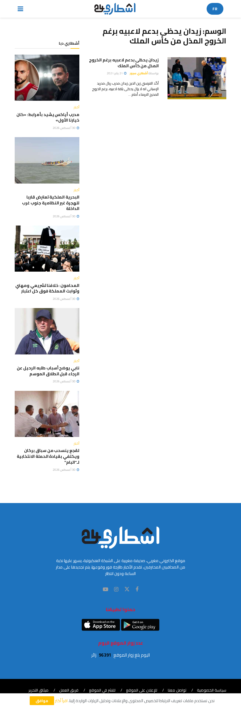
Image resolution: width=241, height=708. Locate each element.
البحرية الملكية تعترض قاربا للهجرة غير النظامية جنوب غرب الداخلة (50, 202)
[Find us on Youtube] (105, 589)
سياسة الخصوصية (211, 690)
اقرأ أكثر (61, 700)
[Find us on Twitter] (127, 589)
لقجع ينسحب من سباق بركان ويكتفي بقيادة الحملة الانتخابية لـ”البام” (48, 456)
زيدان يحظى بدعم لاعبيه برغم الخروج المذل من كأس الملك (124, 63)
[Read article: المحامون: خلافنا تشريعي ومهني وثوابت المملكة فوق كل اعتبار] (47, 249)
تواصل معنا (177, 690)
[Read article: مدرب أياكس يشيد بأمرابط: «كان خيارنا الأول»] (47, 78)
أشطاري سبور (139, 73)
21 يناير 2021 (115, 73)
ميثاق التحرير (38, 690)
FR (214, 8)
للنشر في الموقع (102, 690)
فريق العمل (68, 690)
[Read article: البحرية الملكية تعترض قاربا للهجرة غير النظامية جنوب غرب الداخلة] (47, 160)
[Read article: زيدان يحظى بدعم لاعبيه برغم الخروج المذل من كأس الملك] (197, 78)
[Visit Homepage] (115, 9)
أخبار (76, 107)
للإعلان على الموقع (141, 690)
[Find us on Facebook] (136, 589)
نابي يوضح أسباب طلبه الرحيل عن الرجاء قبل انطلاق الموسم (48, 371)
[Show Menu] (20, 9)
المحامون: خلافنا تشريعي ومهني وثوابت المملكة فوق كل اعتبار (47, 288)
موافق (42, 700)
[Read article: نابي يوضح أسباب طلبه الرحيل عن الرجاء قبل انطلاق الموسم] (47, 331)
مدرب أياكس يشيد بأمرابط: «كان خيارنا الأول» (47, 117)
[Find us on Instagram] (116, 589)
